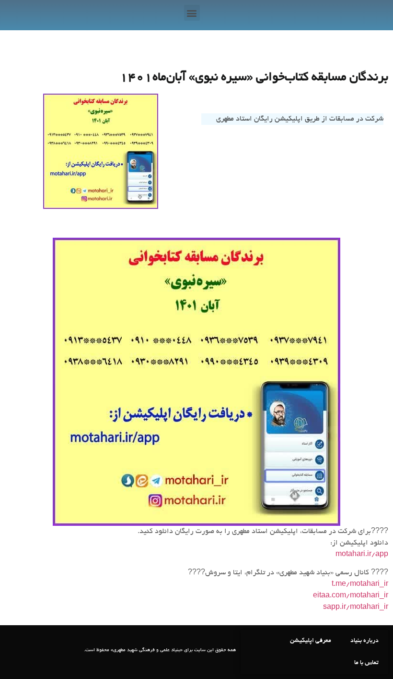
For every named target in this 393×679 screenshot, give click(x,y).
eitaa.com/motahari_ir (350, 596)
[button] (192, 13)
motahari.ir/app (361, 554)
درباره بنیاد (364, 641)
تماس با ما (366, 663)
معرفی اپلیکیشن (310, 641)
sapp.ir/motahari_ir (355, 607)
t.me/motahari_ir (360, 584)
